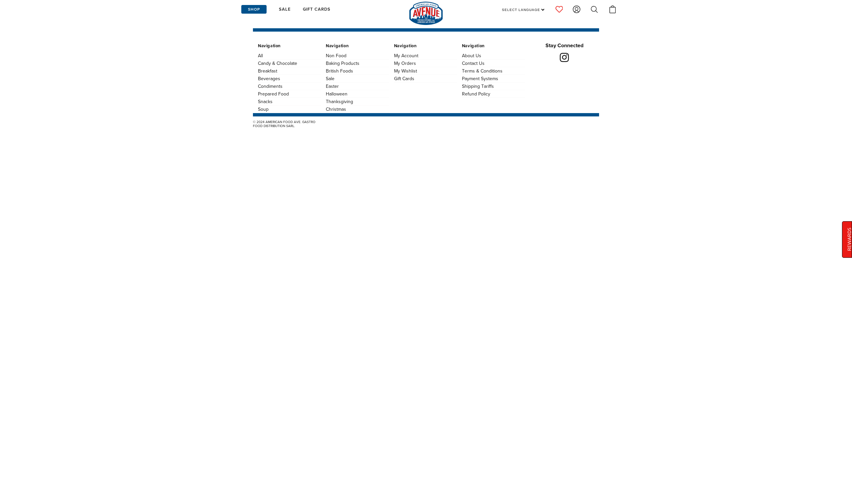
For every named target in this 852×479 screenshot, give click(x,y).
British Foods (339, 71)
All (260, 55)
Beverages (269, 78)
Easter (332, 86)
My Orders (405, 63)
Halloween (336, 93)
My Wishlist (405, 71)
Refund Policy (476, 93)
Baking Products (342, 63)
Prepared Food (273, 93)
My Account (406, 55)
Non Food (336, 55)
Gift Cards (404, 78)
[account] (559, 9)
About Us (471, 55)
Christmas (336, 109)
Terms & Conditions (482, 71)
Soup (263, 109)
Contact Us (473, 63)
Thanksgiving (339, 101)
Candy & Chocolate (277, 63)
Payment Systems (480, 78)
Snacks (265, 101)
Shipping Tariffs (478, 86)
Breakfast (267, 71)
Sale (330, 78)
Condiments (270, 86)
